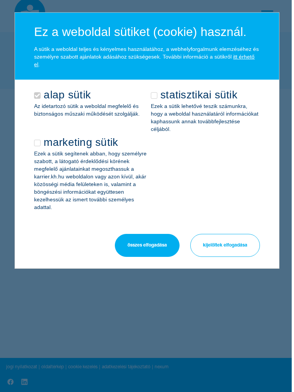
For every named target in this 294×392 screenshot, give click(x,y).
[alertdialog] (147, 140)
